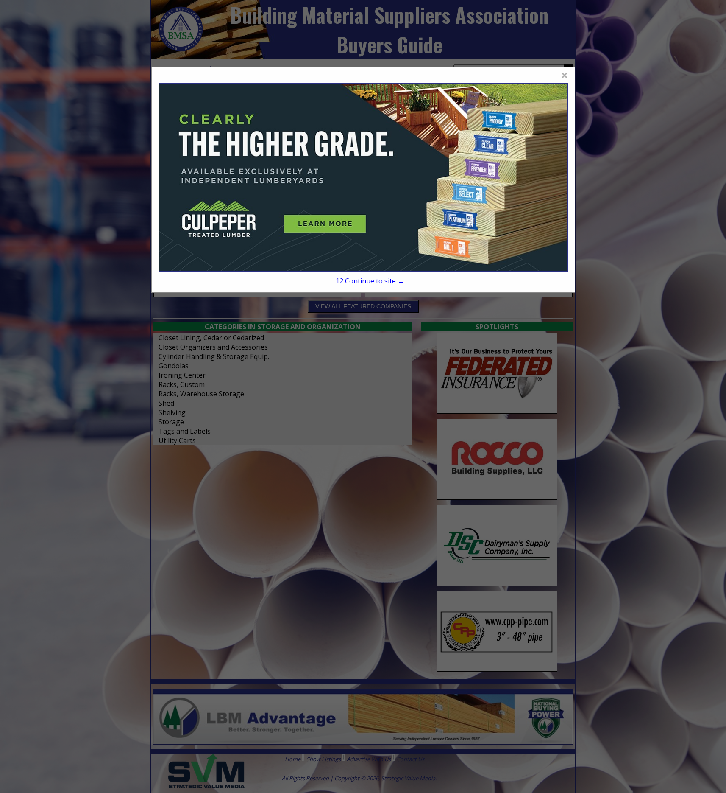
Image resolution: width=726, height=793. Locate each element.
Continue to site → (370, 281)
